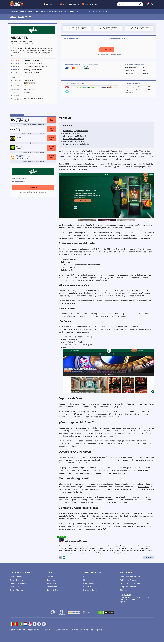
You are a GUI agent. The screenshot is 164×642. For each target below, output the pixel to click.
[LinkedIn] (64, 557)
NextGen (123, 249)
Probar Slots (51, 4)
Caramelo (51, 577)
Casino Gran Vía (16, 580)
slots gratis (103, 548)
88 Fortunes (52, 587)
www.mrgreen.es (29, 80)
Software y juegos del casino (75, 131)
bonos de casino (134, 548)
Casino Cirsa (15, 587)
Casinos (21, 17)
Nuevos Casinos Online (56, 11)
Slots (30, 11)
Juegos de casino (76, 11)
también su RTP (101, 280)
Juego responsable (128, 587)
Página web (107, 50)
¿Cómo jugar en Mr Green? (74, 136)
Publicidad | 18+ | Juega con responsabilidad (107, 54)
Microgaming (88, 583)
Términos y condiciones (130, 583)
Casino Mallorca (16, 590)
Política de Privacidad (129, 580)
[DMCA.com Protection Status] (105, 612)
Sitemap (123, 590)
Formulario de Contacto (130, 577)
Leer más (149, 557)
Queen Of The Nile (54, 590)
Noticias (109, 11)
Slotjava (13, 17)
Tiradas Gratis (91, 4)
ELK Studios (88, 587)
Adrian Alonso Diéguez (25, 41)
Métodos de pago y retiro (74, 141)
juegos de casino (125, 164)
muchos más (143, 487)
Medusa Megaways (105, 296)
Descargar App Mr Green (73, 139)
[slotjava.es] (16, 4)
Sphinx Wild (51, 583)
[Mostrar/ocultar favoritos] (152, 4)
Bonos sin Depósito (71, 4)
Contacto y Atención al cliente (76, 144)
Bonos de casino (17, 11)
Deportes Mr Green (71, 133)
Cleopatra (51, 580)
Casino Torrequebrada (19, 583)
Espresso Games (90, 590)
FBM (85, 580)
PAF (85, 577)
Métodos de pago (94, 11)
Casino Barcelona (17, 577)
